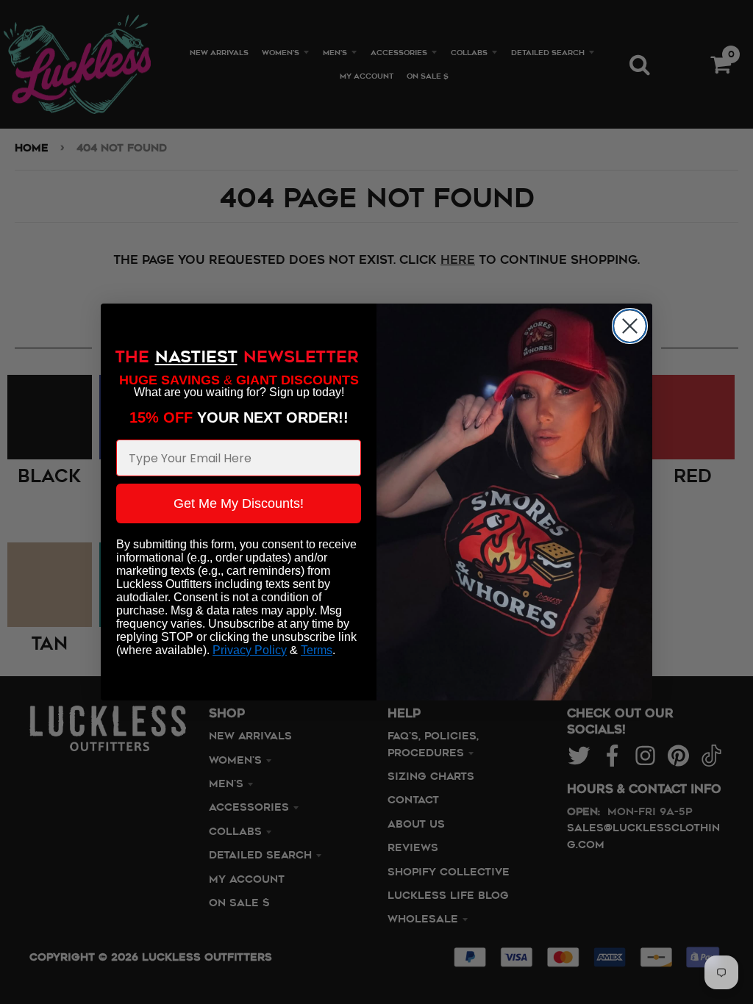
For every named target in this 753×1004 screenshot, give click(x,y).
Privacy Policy (250, 650)
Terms (316, 650)
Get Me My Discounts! (239, 503)
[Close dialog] (629, 326)
